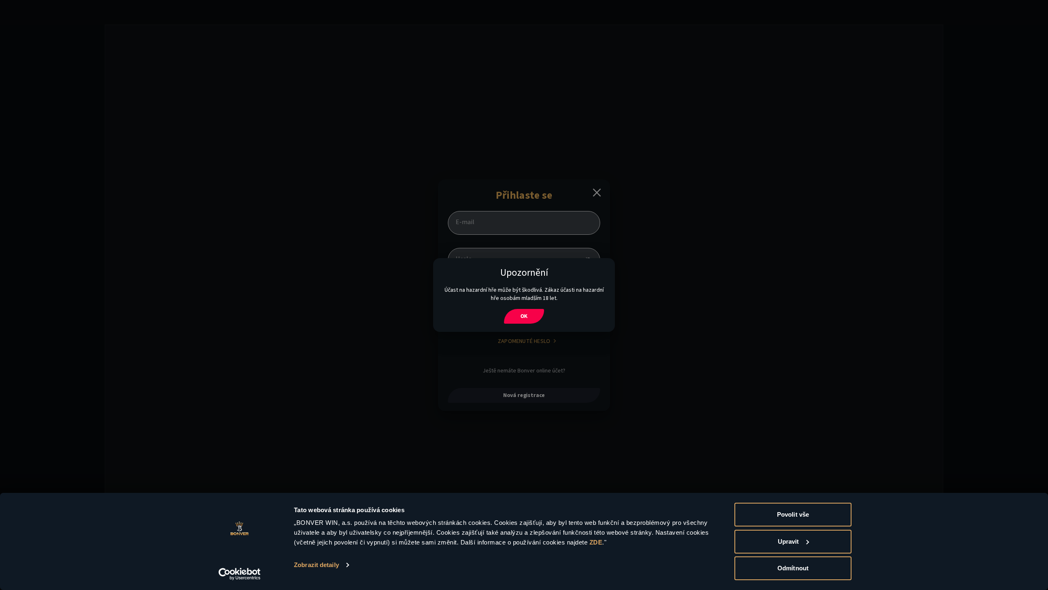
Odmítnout (793, 568)
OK (524, 316)
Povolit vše (793, 514)
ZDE (596, 542)
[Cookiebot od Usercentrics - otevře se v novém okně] (240, 574)
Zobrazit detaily (316, 564)
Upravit (788, 541)
